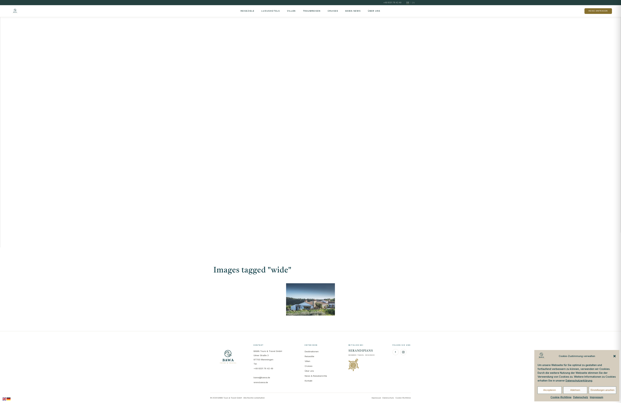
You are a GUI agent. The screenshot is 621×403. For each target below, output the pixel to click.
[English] (4, 398)
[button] (614, 356)
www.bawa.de (261, 382)
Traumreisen (312, 11)
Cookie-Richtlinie (561, 397)
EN (413, 2)
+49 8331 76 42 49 (263, 368)
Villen (291, 11)
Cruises (333, 11)
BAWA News (353, 11)
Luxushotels (270, 11)
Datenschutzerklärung (579, 380)
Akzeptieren (549, 390)
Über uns (374, 11)
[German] (9, 398)
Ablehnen (575, 390)
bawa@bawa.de (262, 377)
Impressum (596, 397)
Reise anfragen (598, 11)
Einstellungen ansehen (602, 390)
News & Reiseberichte (316, 376)
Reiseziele (247, 11)
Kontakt (308, 380)
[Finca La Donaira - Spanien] (310, 299)
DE (407, 2)
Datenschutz (580, 397)
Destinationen (312, 351)
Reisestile (309, 356)
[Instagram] (403, 352)
